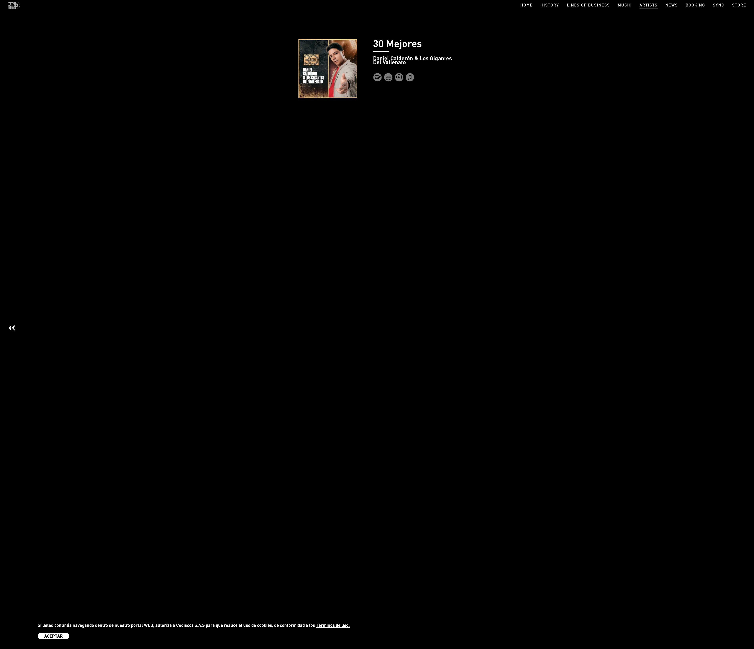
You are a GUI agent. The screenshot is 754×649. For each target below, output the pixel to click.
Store (739, 5)
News (671, 5)
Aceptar (53, 635)
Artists (649, 5)
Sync (718, 5)
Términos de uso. (333, 625)
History (550, 5)
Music (625, 5)
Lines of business (588, 5)
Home (526, 5)
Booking (695, 5)
